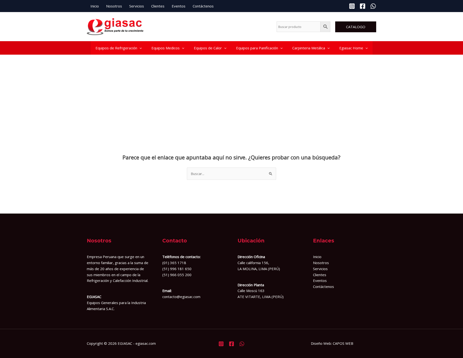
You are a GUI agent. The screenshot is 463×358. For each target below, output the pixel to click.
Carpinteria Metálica (308, 48)
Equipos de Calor (208, 48)
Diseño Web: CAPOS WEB (332, 343)
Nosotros (114, 6)
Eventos (178, 6)
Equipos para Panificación (257, 48)
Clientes (157, 6)
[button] (355, 26)
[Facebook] (363, 6)
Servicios (136, 6)
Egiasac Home (351, 48)
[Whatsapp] (373, 6)
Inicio (94, 6)
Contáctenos (203, 6)
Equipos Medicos (165, 48)
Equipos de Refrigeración (116, 48)
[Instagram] (352, 6)
